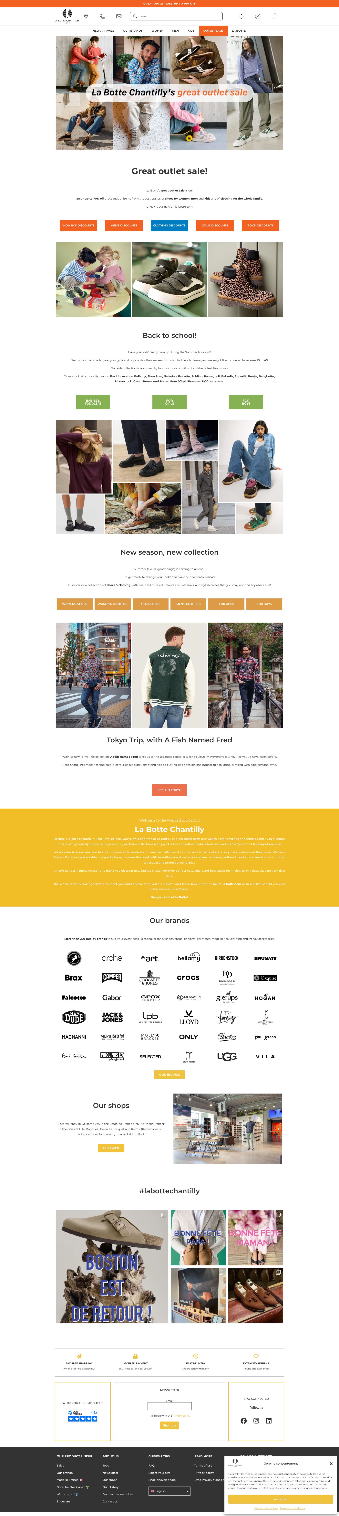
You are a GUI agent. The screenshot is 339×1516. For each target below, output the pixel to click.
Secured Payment (135, 1363)
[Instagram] (256, 1420)
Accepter (281, 1499)
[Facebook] (243, 1420)
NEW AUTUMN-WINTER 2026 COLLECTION (169, 3)
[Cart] (275, 16)
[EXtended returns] (256, 1356)
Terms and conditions (292, 1508)
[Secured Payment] (135, 1356)
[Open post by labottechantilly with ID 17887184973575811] (112, 1266)
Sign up (169, 1425)
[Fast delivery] (195, 1356)
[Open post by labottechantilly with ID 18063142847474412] (255, 1237)
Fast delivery (195, 1363)
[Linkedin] (268, 1420)
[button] (331, 1464)
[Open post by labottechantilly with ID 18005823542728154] (255, 1295)
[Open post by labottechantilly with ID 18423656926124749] (198, 1295)
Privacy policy (181, 1415)
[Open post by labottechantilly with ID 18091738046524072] (198, 1237)
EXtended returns (256, 1363)
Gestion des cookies (266, 1508)
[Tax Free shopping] (79, 1356)
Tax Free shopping (79, 1363)
